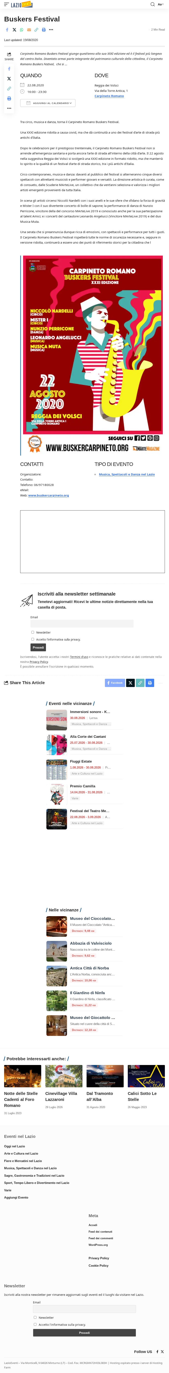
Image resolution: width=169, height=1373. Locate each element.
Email (34, 617)
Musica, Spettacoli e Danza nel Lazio (127, 474)
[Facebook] (157, 1351)
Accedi (93, 1225)
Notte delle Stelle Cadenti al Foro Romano (21, 1099)
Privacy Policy (39, 662)
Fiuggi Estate (81, 761)
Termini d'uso (79, 657)
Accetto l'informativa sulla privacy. (58, 639)
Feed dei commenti (101, 1238)
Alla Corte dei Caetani (88, 737)
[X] (162, 1351)
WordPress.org (98, 1244)
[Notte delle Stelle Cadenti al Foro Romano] (22, 1076)
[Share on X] (14, 29)
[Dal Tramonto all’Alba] (105, 1076)
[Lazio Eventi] (22, 4)
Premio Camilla (82, 786)
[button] (7, 4)
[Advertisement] (84, 871)
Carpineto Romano (109, 96)
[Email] (29, 29)
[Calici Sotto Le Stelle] (146, 1076)
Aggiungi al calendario (50, 103)
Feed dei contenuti (100, 1231)
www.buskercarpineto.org (48, 495)
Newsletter (43, 632)
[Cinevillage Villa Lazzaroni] (63, 1076)
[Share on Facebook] (7, 29)
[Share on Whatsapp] (22, 29)
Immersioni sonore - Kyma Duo (95, 712)
